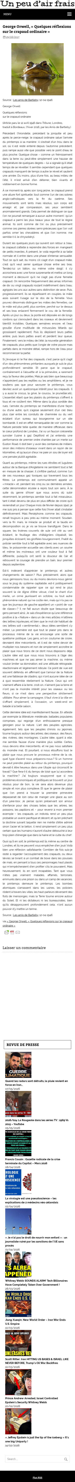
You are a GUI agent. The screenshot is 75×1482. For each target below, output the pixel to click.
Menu (7, 14)
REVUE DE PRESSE (23, 1044)
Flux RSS (37, 1477)
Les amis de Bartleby (25, 100)
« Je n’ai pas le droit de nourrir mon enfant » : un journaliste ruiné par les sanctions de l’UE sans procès (36, 1241)
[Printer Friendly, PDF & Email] (12, 932)
